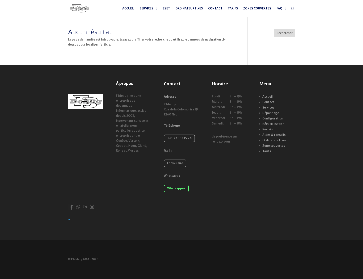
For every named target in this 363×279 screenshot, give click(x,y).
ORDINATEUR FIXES (189, 8)
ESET (166, 8)
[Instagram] (92, 209)
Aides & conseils (273, 135)
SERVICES (146, 8)
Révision (268, 129)
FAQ (279, 8)
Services (268, 107)
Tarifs (266, 151)
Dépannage (270, 113)
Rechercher (284, 33)
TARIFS (233, 8)
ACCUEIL (128, 8)
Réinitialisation (273, 124)
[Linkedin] (85, 209)
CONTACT (215, 8)
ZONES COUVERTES (257, 8)
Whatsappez (176, 188)
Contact (268, 102)
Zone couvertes (273, 146)
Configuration (272, 118)
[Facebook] (71, 209)
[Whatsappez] (78, 209)
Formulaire (175, 163)
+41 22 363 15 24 (179, 138)
